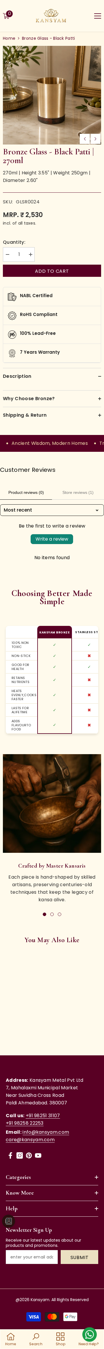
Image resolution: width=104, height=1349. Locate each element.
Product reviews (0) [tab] (26, 492)
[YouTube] (38, 1155)
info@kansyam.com (46, 1132)
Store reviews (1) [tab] (78, 492)
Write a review (52, 539)
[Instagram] (19, 1155)
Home (9, 38)
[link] (52, 803)
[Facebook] (10, 1155)
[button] (85, 139)
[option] (52, 95)
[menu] (97, 15)
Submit (79, 1257)
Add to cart (52, 271)
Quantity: (14, 242)
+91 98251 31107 (43, 1115)
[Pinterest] (29, 1155)
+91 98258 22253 (25, 1123)
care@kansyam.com (30, 1139)
